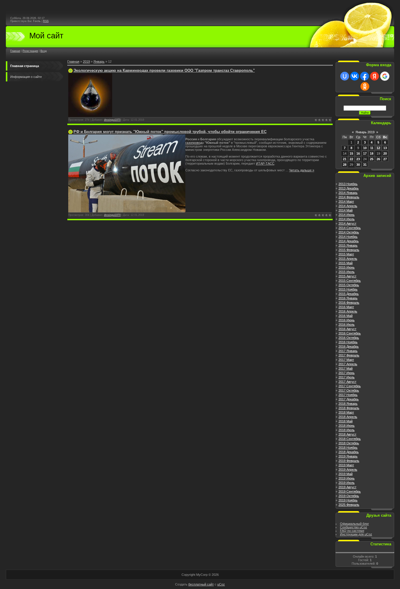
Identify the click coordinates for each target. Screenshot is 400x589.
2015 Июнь (347, 267)
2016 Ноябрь (348, 342)
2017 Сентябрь (350, 386)
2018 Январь (348, 403)
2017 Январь (348, 351)
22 (351, 159)
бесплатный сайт (201, 584)
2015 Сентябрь (350, 280)
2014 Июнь (347, 214)
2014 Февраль (349, 197)
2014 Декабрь (349, 241)
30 (358, 164)
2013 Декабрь (349, 188)
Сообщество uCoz (353, 527)
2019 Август (347, 487)
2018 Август (347, 434)
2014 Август (347, 223)
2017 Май (346, 368)
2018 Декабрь (349, 452)
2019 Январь (348, 456)
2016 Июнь (347, 320)
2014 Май (346, 210)
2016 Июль (347, 324)
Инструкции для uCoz (356, 534)
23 (358, 159)
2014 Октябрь (349, 232)
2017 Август (347, 381)
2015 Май (346, 263)
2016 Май (346, 315)
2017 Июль (347, 377)
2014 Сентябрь (350, 228)
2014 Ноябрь (348, 236)
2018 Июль (347, 430)
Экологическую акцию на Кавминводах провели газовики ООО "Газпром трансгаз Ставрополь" (164, 70)
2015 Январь (348, 245)
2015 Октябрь (349, 285)
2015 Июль (347, 272)
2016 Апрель (348, 311)
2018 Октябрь (349, 443)
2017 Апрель (348, 364)
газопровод (193, 142)
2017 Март (346, 359)
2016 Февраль (349, 302)
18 (371, 153)
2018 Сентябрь (350, 439)
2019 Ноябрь (348, 500)
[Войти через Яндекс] (374, 76)
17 (365, 153)
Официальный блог (354, 523)
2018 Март (346, 412)
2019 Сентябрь (350, 491)
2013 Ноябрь (348, 184)
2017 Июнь (347, 373)
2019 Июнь (347, 478)
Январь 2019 (365, 132)
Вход (43, 50)
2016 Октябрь (349, 337)
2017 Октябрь (349, 390)
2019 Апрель (348, 469)
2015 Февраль (349, 250)
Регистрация (30, 50)
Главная (15, 50)
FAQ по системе (352, 530)
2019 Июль (347, 482)
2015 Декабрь (349, 294)
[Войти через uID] (344, 76)
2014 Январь (348, 192)
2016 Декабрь (349, 346)
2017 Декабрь (349, 399)
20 (385, 153)
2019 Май (346, 474)
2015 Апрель (348, 258)
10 (365, 148)
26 (378, 159)
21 (344, 159)
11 (371, 148)
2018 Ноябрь (348, 447)
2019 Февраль (349, 460)
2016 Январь (348, 298)
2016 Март (346, 307)
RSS (46, 21)
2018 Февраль (349, 408)
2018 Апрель (348, 417)
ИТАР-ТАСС (265, 163)
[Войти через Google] (384, 76)
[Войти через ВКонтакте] (354, 76)
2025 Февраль (349, 504)
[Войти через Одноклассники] (364, 86)
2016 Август (347, 329)
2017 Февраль (349, 355)
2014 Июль (347, 219)
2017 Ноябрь (348, 395)
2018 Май (346, 421)
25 (371, 159)
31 (365, 164)
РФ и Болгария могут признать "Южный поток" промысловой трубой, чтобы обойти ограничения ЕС (169, 131)
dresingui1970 (112, 119)
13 (385, 148)
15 (351, 153)
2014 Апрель (348, 206)
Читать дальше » (301, 170)
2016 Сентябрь (350, 333)
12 (378, 148)
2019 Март (346, 465)
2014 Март (346, 201)
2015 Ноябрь (348, 289)
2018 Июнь (347, 425)
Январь (99, 61)
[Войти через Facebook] (364, 76)
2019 (86, 61)
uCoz (221, 584)
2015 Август (347, 276)
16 (358, 153)
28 (344, 164)
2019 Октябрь (349, 496)
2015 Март (346, 254)
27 (385, 159)
